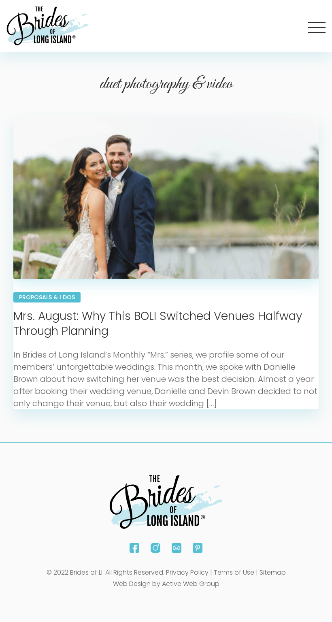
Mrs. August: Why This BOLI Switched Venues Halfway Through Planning (157, 323)
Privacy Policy (187, 572)
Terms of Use (234, 572)
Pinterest (197, 548)
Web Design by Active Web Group (166, 583)
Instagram (155, 548)
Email (176, 548)
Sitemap (273, 572)
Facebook (134, 548)
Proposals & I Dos (47, 297)
